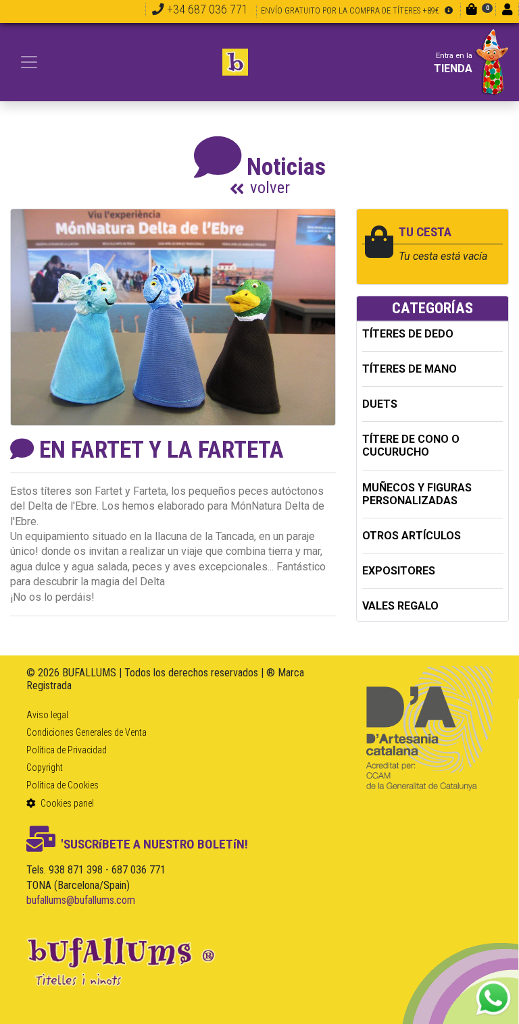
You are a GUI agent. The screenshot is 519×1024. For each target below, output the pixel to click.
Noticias (286, 175)
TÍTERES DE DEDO (407, 333)
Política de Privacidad (66, 750)
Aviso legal (47, 714)
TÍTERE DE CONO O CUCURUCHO (411, 445)
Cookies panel (66, 803)
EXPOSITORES (398, 570)
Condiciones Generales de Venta (86, 732)
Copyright (44, 767)
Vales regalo (400, 605)
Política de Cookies (62, 785)
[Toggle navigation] (29, 62)
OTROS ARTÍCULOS (411, 535)
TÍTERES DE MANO (409, 368)
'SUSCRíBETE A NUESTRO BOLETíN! (154, 844)
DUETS (379, 404)
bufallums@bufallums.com (80, 900)
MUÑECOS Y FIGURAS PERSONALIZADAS (417, 494)
